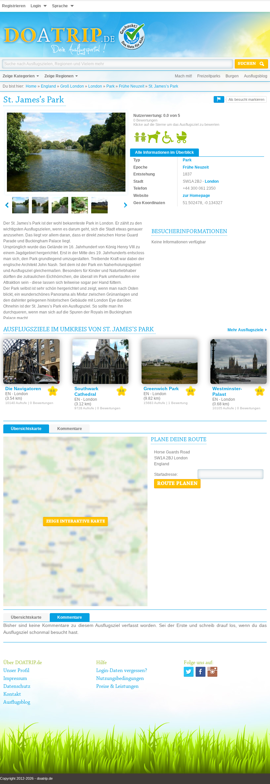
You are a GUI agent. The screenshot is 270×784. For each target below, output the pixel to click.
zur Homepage (196, 195)
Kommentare (69, 428)
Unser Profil (16, 670)
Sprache (60, 6)
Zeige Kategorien (19, 76)
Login (36, 6)
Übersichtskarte (26, 428)
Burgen (232, 76)
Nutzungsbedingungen (120, 678)
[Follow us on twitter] (189, 672)
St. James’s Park (163, 86)
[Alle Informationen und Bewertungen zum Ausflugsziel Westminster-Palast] (238, 361)
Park (110, 86)
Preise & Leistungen (117, 686)
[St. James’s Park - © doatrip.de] (66, 152)
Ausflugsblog (255, 76)
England (48, 86)
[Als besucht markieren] (219, 99)
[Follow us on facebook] (200, 672)
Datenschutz (16, 686)
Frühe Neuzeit (131, 86)
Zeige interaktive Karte (75, 521)
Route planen (177, 483)
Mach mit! (183, 76)
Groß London (72, 86)
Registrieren (13, 6)
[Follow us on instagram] (212, 672)
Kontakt (12, 694)
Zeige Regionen (58, 76)
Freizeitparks (208, 76)
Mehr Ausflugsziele (245, 330)
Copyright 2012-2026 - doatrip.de (26, 778)
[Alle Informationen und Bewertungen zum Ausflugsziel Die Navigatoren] (31, 361)
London (95, 86)
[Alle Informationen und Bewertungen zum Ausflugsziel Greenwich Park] (170, 361)
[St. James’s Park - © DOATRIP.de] (40, 205)
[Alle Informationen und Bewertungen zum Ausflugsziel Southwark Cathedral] (100, 361)
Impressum (15, 678)
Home (31, 86)
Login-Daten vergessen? (121, 670)
